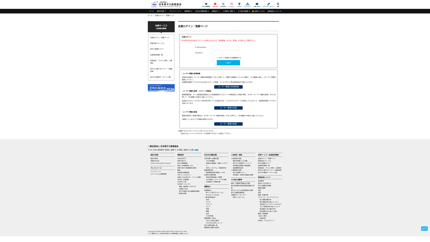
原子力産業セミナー (157, 49)
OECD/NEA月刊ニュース (214, 223)
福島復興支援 (208, 170)
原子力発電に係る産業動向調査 (189, 191)
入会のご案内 (262, 216)
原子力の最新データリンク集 (160, 77)
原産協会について (273, 11)
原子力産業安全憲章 (264, 185)
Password (198, 53)
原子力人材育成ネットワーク (242, 163)
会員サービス (258, 11)
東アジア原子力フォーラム (214, 192)
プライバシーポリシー (269, 4)
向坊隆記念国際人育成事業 (241, 165)
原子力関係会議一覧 (210, 225)
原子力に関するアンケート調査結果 (161, 70)
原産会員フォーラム (157, 43)
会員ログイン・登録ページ (159, 37)
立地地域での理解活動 (213, 182)
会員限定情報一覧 (156, 55)
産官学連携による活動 (240, 161)
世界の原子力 (181, 161)
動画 (178, 170)
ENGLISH (215, 4)
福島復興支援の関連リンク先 (215, 172)
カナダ (208, 202)
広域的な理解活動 (210, 175)
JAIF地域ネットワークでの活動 (216, 179)
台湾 (207, 213)
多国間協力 (208, 190)
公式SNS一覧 (181, 182)
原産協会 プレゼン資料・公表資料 (161, 61)
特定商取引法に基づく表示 (268, 211)
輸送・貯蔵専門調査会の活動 (240, 183)
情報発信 (187, 11)
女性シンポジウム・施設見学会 (216, 168)
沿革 (259, 190)
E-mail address (200, 47)
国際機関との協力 (210, 218)
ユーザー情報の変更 (228, 108)
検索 (278, 4)
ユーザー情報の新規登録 (228, 87)
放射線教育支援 (238, 168)
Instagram (231, 4)
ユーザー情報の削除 (228, 124)
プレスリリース (174, 11)
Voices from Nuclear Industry (160, 163)
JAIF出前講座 (210, 161)
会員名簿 (263, 218)
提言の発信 (160, 11)
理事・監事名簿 (263, 195)
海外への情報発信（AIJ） (185, 165)
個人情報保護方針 (265, 199)
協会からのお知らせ (264, 183)
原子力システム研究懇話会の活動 (242, 190)
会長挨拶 (261, 181)
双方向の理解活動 (201, 11)
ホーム (151, 11)
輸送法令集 (182, 193)
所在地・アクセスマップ (266, 220)
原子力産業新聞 (206, 4)
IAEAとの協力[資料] (212, 220)
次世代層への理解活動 (211, 158)
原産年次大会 (154, 161)
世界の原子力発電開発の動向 (186, 168)
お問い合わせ (257, 4)
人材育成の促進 (236, 158)
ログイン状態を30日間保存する (229, 58)
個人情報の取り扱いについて (269, 202)
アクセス (239, 4)
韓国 (207, 211)
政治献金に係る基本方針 (268, 209)
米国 (207, 199)
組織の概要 (261, 188)
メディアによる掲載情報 (158, 174)
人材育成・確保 (228, 11)
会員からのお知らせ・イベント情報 (189, 177)
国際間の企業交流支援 (211, 227)
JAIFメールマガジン (184, 175)
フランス (209, 204)
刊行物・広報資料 (183, 179)
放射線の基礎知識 (183, 172)
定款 (259, 192)
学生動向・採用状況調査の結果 (244, 175)
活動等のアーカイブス (238, 195)
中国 (207, 209)
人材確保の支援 (236, 170)
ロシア (208, 206)
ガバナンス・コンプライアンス (268, 197)
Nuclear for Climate (212, 195)
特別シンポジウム (238, 197)
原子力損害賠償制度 (237, 192)
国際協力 (215, 11)
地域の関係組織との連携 (214, 177)
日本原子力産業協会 (167, 4)
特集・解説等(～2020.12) (187, 186)
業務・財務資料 (263, 213)
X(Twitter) (223, 4)
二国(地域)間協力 (210, 197)
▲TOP (424, 228)
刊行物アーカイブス (183, 184)
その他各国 (209, 216)
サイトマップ (247, 4)
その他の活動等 (243, 11)
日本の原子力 (181, 158)
